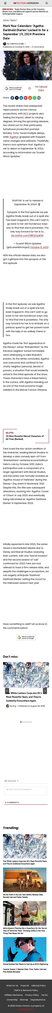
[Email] (39, 98)
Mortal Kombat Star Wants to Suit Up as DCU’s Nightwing (25, 964)
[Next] (45, 691)
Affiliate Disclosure (13, 995)
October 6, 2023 (39, 247)
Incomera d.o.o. (26, 1009)
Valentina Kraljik (17, 43)
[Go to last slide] (7, 691)
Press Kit (25, 985)
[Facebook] (12, 98)
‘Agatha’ (14, 136)
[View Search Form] (46, 3)
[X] (17, 98)
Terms (44, 995)
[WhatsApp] (34, 98)
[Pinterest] (26, 98)
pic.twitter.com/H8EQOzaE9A (27, 235)
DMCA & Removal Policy (26, 990)
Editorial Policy (38, 985)
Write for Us (12, 985)
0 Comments (38, 47)
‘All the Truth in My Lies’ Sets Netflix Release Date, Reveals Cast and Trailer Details (23, 895)
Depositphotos (38, 999)
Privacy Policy (32, 995)
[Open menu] (5, 3)
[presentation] (26, 675)
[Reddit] (30, 98)
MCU (25, 113)
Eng (14, 706)
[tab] (21, 722)
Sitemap (24, 999)
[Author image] (4, 43)
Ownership (12, 999)
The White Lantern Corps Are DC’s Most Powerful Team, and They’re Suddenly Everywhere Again (24, 696)
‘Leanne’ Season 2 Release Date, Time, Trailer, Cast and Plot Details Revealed (24, 970)
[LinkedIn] (21, 98)
